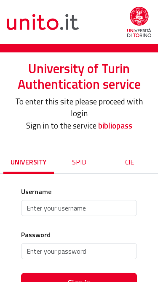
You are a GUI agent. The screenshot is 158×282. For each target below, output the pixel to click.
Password (36, 235)
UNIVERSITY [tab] (28, 162)
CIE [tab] (129, 162)
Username (36, 191)
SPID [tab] (79, 162)
